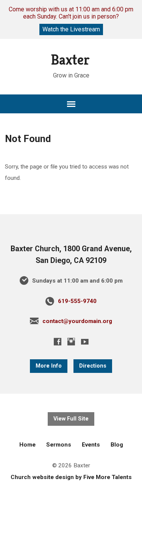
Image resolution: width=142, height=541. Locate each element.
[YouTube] (85, 341)
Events (91, 444)
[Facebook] (57, 341)
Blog (117, 444)
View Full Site (71, 419)
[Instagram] (71, 341)
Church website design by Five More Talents (71, 477)
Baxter (70, 60)
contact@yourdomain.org (77, 321)
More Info (49, 366)
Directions (92, 366)
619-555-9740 (77, 301)
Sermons (58, 444)
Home (27, 444)
